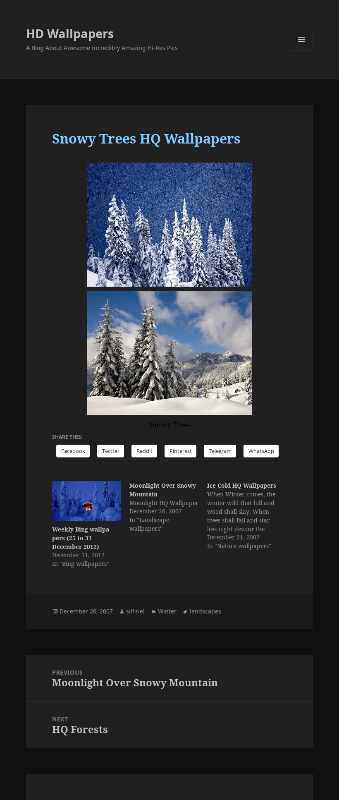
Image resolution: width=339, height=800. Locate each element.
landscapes (205, 611)
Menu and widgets (301, 50)
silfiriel (135, 611)
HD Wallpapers (70, 33)
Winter (167, 611)
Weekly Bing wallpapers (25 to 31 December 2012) (81, 538)
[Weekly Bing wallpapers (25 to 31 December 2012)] (86, 501)
